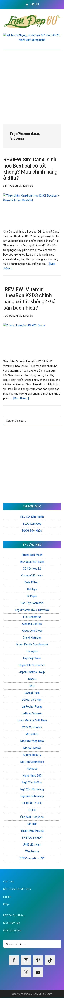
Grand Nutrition (32, 637)
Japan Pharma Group (32, 672)
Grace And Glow (32, 630)
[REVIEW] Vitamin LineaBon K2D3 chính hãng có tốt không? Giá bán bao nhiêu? (29, 298)
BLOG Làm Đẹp (32, 523)
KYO (32, 686)
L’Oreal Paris (32, 692)
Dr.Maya (32, 589)
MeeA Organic (32, 748)
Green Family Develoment (32, 644)
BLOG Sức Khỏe (32, 530)
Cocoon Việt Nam (32, 575)
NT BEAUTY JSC (32, 803)
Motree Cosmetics (32, 761)
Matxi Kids (32, 734)
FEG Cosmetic (32, 617)
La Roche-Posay (32, 706)
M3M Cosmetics (32, 727)
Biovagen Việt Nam (32, 561)
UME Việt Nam (32, 844)
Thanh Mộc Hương (32, 830)
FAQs (6, 904)
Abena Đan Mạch (32, 554)
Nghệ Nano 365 (32, 775)
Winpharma (32, 851)
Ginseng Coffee (32, 623)
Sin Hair (32, 824)
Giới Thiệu (8, 881)
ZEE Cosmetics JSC (32, 858)
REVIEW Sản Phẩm (32, 516)
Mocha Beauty (32, 755)
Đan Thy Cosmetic (32, 603)
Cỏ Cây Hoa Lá (32, 568)
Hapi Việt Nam (32, 658)
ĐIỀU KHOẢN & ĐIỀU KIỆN (17, 889)
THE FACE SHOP (32, 837)
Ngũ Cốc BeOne (32, 782)
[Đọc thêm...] (21, 398)
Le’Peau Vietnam (32, 713)
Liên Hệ (7, 896)
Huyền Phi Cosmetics (32, 665)
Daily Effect (32, 582)
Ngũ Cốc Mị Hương (32, 789)
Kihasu (32, 679)
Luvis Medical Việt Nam (32, 720)
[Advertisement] (32, 84)
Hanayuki (32, 651)
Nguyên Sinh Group (32, 796)
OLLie (32, 810)
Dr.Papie (32, 596)
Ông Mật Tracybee (32, 817)
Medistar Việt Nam (32, 741)
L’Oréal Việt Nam (32, 699)
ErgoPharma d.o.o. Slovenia (32, 610)
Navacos (32, 768)
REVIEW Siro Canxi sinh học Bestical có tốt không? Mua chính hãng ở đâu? (30, 169)
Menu (34, 4)
